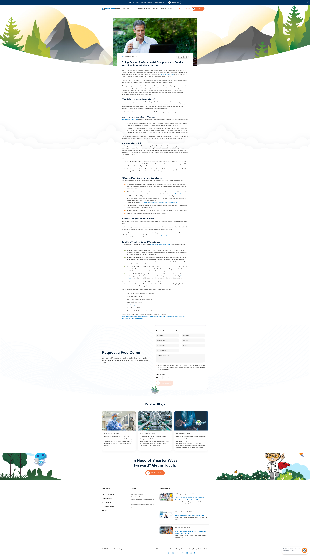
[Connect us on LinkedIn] (169, 553)
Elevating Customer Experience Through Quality (190, 515)
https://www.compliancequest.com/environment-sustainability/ (158, 202)
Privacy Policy (160, 549)
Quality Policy (193, 549)
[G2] (186, 553)
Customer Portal (177, 8)
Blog (123, 56)
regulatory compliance (167, 74)
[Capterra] (182, 553)
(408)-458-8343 (138, 494)
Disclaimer (184, 549)
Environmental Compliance (130, 119)
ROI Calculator (107, 498)
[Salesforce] (173, 553)
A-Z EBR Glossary (108, 506)
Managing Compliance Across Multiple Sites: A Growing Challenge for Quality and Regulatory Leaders (191, 439)
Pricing (170, 8)
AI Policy (177, 549)
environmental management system (161, 244)
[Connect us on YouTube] (178, 553)
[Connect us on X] (190, 553)
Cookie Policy (169, 549)
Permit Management (133, 305)
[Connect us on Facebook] (194, 553)
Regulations (106, 488)
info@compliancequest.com (145, 496)
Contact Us (187, 8)
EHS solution (179, 194)
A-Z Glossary (106, 502)
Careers (104, 510)
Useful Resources (108, 494)
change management (164, 235)
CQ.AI (133, 8)
